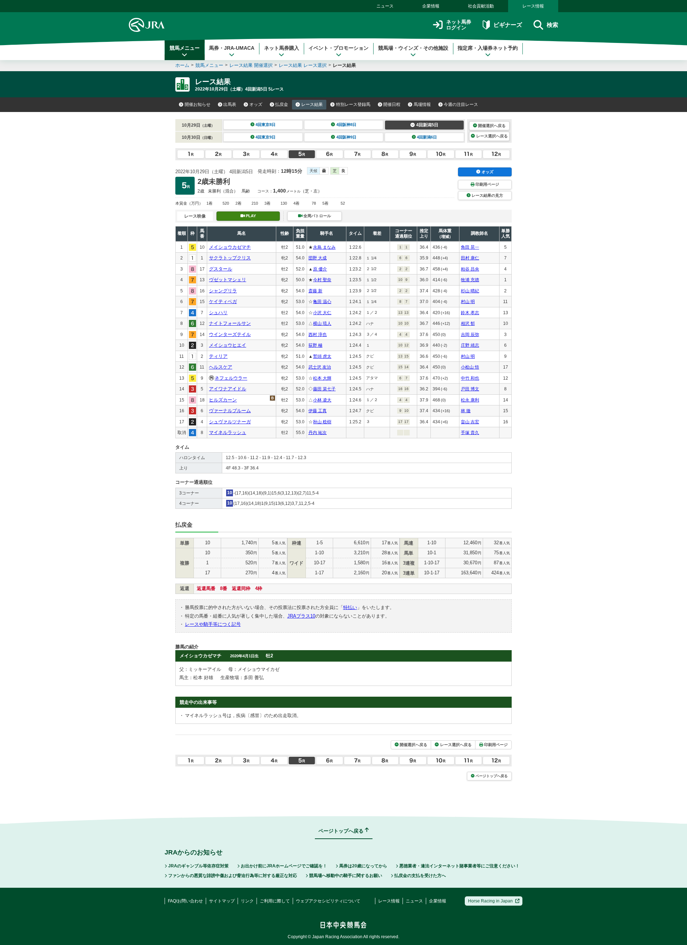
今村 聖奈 (322, 279)
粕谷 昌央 (470, 269)
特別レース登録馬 (353, 104)
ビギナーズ (507, 25)
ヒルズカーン (223, 400)
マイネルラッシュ (227, 432)
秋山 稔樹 (322, 421)
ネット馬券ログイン (458, 25)
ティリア (218, 356)
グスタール (220, 269)
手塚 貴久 (470, 432)
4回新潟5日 (427, 124)
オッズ (255, 104)
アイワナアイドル (227, 388)
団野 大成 (317, 257)
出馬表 (229, 104)
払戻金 (281, 104)
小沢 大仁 (322, 312)
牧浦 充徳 (470, 279)
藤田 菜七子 (324, 388)
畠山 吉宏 (470, 421)
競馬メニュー (185, 48)
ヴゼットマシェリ (227, 279)
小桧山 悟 (470, 367)
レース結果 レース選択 (303, 65)
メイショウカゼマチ (230, 247)
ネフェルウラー (231, 378)
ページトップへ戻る (492, 776)
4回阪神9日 (346, 137)
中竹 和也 (470, 378)
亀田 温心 (322, 301)
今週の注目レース (461, 104)
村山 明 (468, 301)
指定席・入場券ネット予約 (488, 48)
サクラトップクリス (230, 257)
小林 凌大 (322, 400)
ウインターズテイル (230, 334)
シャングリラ (223, 290)
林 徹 (466, 410)
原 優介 (320, 269)
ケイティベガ (223, 301)
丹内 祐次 (317, 432)
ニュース (385, 6)
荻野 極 (315, 345)
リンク (247, 900)
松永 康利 (470, 400)
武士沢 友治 (319, 367)
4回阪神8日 (346, 124)
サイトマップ (222, 900)
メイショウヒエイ (227, 345)
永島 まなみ (324, 247)
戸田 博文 (470, 388)
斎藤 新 (315, 290)
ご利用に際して (275, 900)
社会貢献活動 (481, 6)
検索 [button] (552, 25)
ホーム (182, 65)
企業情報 (430, 6)
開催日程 (391, 104)
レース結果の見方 (487, 195)
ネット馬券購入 (281, 48)
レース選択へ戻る (492, 136)
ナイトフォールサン (230, 323)
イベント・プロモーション (338, 48)
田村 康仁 (470, 257)
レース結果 (312, 104)
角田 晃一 (470, 247)
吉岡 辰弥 (470, 334)
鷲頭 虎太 (322, 356)
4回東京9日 (265, 137)
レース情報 (533, 6)
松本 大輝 (322, 378)
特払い (350, 607)
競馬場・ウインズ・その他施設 (413, 48)
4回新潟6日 (427, 137)
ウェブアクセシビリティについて (328, 900)
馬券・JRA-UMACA (231, 48)
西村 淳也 (317, 334)
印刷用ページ (487, 184)
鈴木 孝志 (470, 312)
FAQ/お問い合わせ (185, 900)
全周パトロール (317, 216)
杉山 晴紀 (470, 290)
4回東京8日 (265, 124)
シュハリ (218, 312)
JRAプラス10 (301, 616)
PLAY (251, 216)
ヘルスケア (220, 367)
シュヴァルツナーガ (230, 421)
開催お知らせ (197, 104)
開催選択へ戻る (492, 125)
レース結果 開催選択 (251, 65)
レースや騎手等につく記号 (213, 624)
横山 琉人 (322, 323)
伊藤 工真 (317, 410)
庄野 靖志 (470, 345)
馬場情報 (422, 104)
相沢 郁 (468, 323)
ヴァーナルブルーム (230, 410)
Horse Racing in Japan (490, 900)
